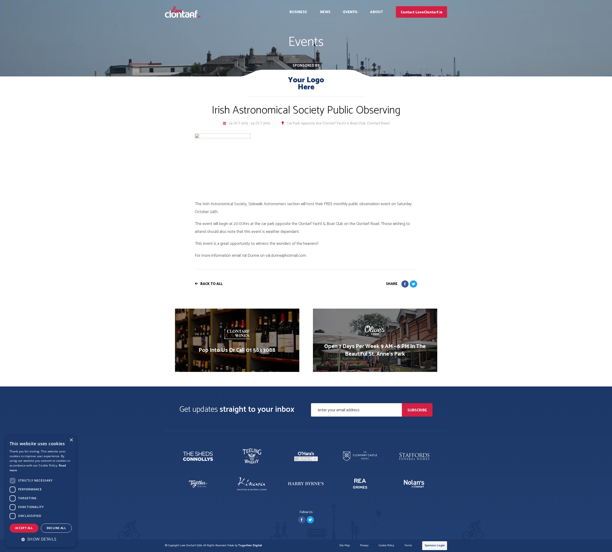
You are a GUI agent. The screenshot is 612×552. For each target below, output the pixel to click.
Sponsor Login (435, 545)
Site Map (344, 546)
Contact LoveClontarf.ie (422, 12)
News (325, 12)
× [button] (71, 440)
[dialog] (40, 491)
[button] (41, 539)
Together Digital (250, 545)
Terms (408, 546)
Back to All (211, 283)
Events (350, 12)
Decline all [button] (56, 528)
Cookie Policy (386, 546)
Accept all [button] (24, 528)
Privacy (364, 546)
